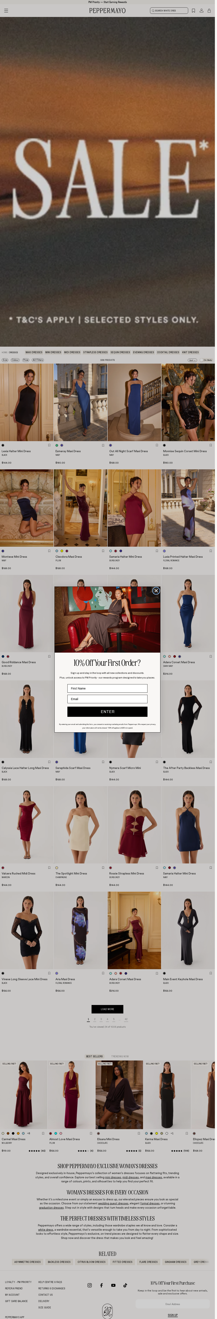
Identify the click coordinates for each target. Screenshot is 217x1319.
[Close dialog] (156, 590)
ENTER (107, 712)
